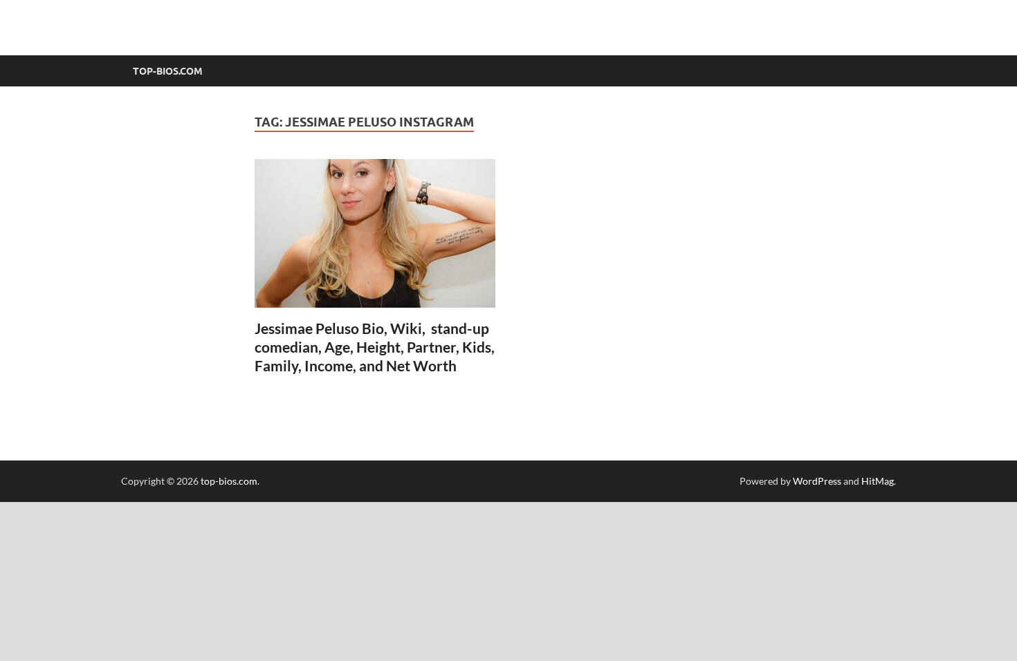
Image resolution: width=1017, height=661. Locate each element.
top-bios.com (229, 481)
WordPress (817, 481)
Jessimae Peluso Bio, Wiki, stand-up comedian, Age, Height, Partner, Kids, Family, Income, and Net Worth (375, 347)
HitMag (877, 481)
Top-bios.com (168, 71)
